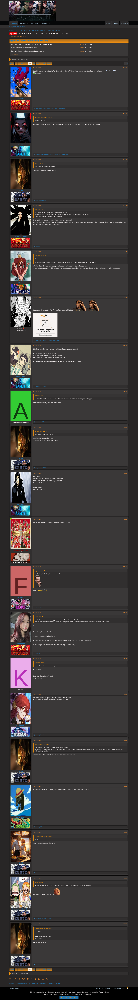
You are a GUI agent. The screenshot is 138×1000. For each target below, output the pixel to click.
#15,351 (125, 519)
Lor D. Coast (20, 817)
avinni (20, 282)
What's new (34, 23)
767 (26, 63)
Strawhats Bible (21, 236)
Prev (12, 63)
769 (34, 63)
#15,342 (125, 113)
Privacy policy (117, 988)
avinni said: (38, 209)
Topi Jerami (20, 504)
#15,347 (125, 345)
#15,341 (125, 67)
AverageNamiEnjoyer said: (42, 117)
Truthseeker (20, 725)
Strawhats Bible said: (41, 744)
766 (22, 63)
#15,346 (125, 297)
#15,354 (125, 658)
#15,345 (125, 251)
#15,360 (125, 924)
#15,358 (125, 832)
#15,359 (125, 878)
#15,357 (125, 786)
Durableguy (20, 643)
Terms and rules (106, 988)
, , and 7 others (50, 108)
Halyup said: (38, 663)
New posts (12, 27)
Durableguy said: (40, 255)
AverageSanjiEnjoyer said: (42, 836)
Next (48, 63)
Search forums (21, 27)
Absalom (13, 36)
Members (45, 23)
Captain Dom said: (40, 431)
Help (123, 988)
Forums (14, 23)
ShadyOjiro (20, 376)
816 (44, 63)
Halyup (20, 190)
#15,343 (125, 159)
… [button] (18, 63)
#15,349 (125, 427)
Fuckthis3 (20, 598)
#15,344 (125, 205)
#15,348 (125, 391)
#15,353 (125, 612)
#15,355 (125, 694)
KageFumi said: (39, 571)
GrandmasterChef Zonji (21, 909)
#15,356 (125, 740)
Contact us (97, 988)
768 (30, 63)
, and (47, 340)
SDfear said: (38, 163)
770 (37, 63)
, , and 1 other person (52, 154)
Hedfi (21, 863)
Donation (23, 23)
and (41, 200)
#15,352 (125, 567)
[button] (27, 23)
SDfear (20, 144)
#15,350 (125, 473)
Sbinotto (20, 98)
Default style (15, 988)
